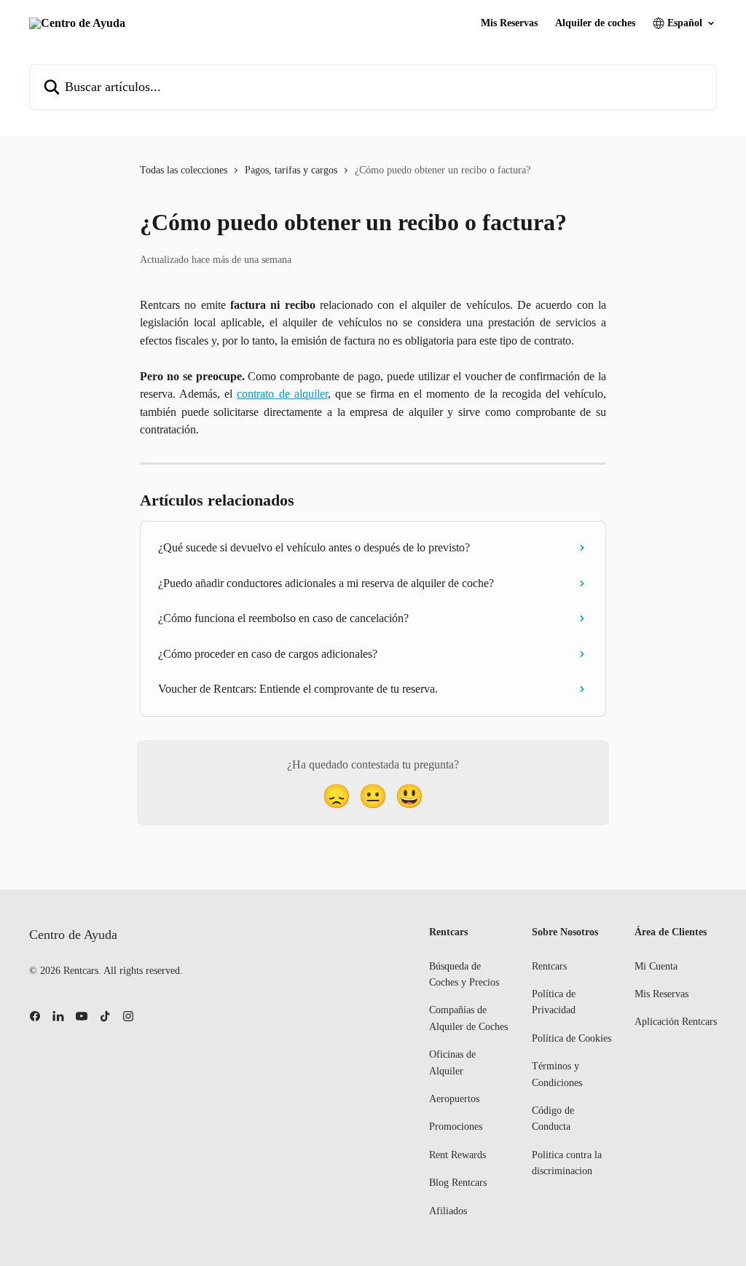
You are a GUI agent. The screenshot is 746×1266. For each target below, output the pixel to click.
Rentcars (549, 966)
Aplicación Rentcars (676, 1021)
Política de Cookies (571, 1038)
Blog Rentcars (458, 1182)
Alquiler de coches (595, 23)
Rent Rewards (457, 1154)
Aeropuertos (454, 1098)
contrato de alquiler (282, 394)
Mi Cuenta (656, 966)
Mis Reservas (509, 23)
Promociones (455, 1126)
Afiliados (448, 1211)
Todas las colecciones (183, 170)
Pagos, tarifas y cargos (291, 170)
